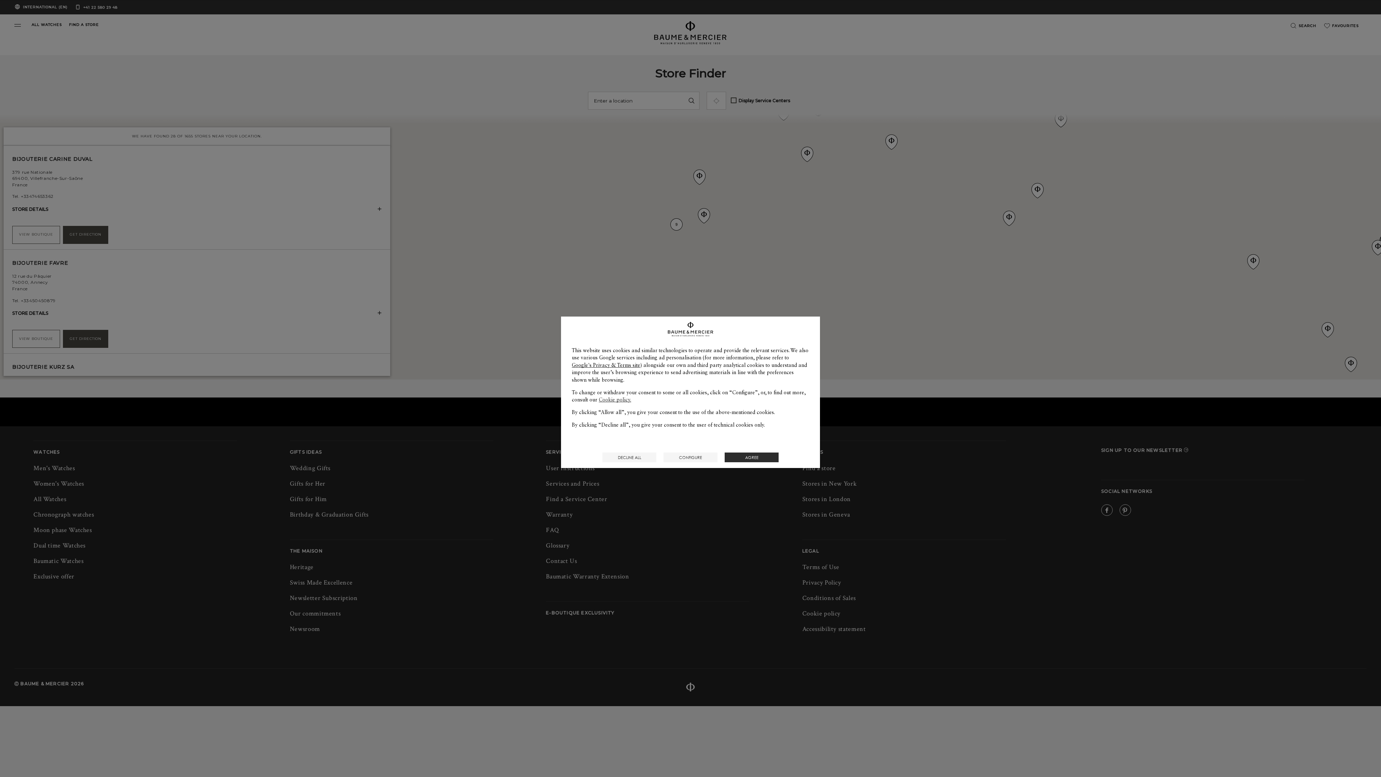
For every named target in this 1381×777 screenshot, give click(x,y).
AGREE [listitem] (751, 457)
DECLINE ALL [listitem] (629, 457)
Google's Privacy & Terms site (606, 365)
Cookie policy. (615, 400)
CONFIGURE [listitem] (690, 457)
